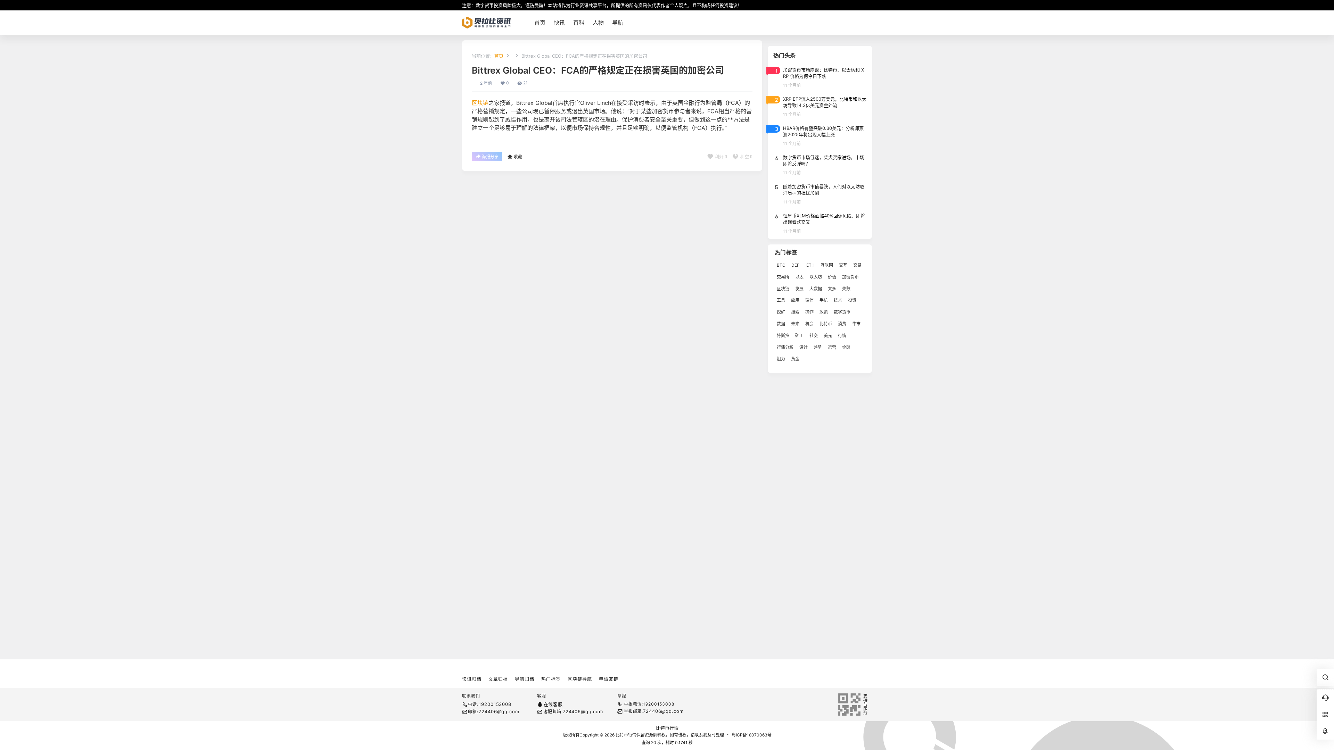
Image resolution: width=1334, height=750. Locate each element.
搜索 (795, 312)
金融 (846, 347)
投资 (852, 300)
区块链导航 (580, 679)
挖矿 (781, 312)
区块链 (480, 102)
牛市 (856, 323)
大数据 (815, 288)
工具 (781, 300)
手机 (824, 300)
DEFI (795, 265)
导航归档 (524, 679)
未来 (795, 323)
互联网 (827, 265)
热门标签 (551, 679)
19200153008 (495, 704)
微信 (809, 300)
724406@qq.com (499, 711)
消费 (842, 323)
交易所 (783, 277)
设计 (803, 347)
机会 (809, 323)
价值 (832, 277)
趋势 (818, 347)
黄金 (795, 358)
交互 (843, 265)
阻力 (781, 358)
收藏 (518, 156)
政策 (824, 312)
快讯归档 (471, 679)
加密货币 (850, 277)
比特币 (826, 323)
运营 (832, 347)
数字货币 (842, 312)
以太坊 (815, 277)
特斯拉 (783, 335)
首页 (498, 56)
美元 (828, 335)
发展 (799, 288)
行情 (842, 335)
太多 (832, 288)
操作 (809, 312)
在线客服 (553, 704)
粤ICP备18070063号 (752, 735)
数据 (781, 323)
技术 (838, 300)
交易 (857, 265)
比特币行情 (667, 728)
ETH (810, 265)
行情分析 (785, 347)
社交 (813, 335)
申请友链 (608, 679)
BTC (781, 265)
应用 (795, 300)
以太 (799, 277)
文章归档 (498, 679)
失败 (846, 288)
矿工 (799, 335)
